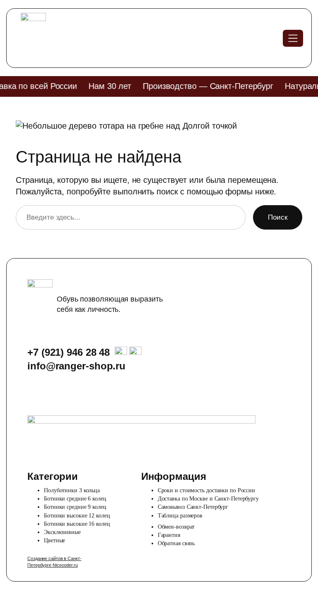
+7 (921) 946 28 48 (68, 352)
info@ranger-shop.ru (76, 365)
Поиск (277, 217)
